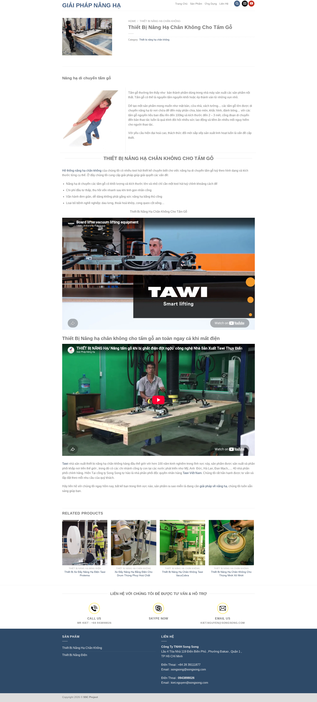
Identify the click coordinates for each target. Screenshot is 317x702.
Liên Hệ (223, 3)
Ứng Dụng (211, 3)
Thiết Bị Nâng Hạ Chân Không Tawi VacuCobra (182, 573)
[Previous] (62, 552)
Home (132, 21)
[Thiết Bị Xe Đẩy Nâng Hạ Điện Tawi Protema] (85, 542)
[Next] (253, 552)
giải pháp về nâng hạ (213, 486)
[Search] (237, 4)
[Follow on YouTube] (251, 4)
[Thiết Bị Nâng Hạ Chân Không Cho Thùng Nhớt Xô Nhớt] (231, 542)
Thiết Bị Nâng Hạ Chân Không (82, 647)
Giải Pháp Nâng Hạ (91, 5)
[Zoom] (67, 50)
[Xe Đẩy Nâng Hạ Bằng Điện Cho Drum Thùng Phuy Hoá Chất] (133, 542)
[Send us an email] (245, 4)
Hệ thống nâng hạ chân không (81, 170)
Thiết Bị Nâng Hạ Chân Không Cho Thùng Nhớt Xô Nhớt (231, 573)
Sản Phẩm (196, 3)
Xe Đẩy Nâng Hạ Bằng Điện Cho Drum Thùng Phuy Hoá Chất (133, 573)
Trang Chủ (181, 3)
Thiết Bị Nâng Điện (74, 655)
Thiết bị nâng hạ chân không (160, 21)
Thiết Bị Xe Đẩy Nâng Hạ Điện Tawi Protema (84, 573)
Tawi (65, 463)
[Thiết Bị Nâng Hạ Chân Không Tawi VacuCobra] (182, 542)
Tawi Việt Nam (192, 473)
